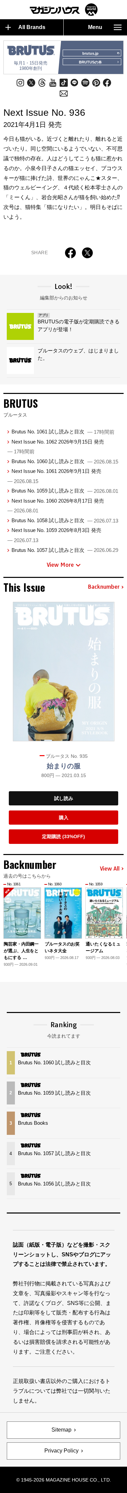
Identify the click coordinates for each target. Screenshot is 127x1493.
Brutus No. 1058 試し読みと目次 (65, 520)
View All (110, 869)
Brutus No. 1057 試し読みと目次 (65, 550)
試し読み (63, 798)
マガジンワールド (64, 9)
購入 (63, 817)
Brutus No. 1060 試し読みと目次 (65, 461)
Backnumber (104, 587)
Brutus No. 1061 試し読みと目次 (63, 431)
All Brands (31, 27)
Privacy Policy (61, 1451)
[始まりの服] (63, 671)
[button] (119, 919)
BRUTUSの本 (90, 62)
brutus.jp (90, 53)
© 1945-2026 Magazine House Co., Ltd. (63, 1480)
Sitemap (61, 1430)
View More (60, 564)
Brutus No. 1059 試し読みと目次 (65, 491)
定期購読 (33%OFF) (63, 836)
